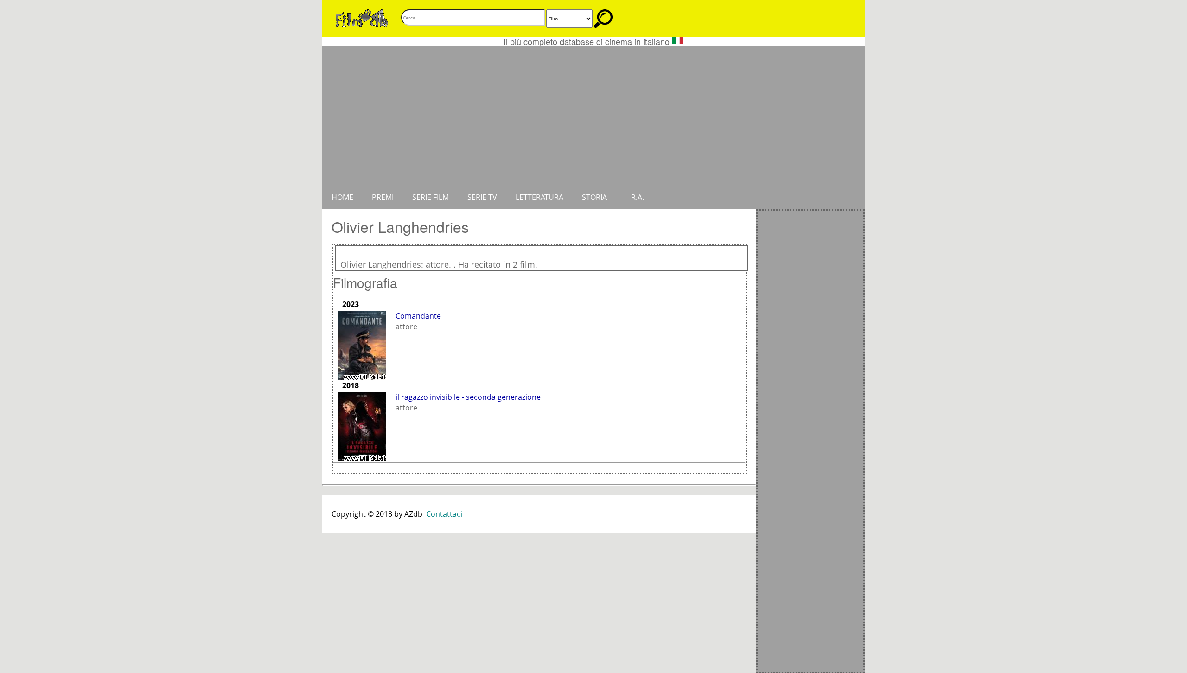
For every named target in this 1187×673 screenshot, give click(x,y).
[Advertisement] (593, 116)
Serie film (430, 197)
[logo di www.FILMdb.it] (361, 18)
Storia (594, 197)
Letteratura (539, 197)
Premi (383, 197)
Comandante (418, 316)
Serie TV (482, 197)
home (342, 197)
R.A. (637, 197)
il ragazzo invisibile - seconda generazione (468, 397)
